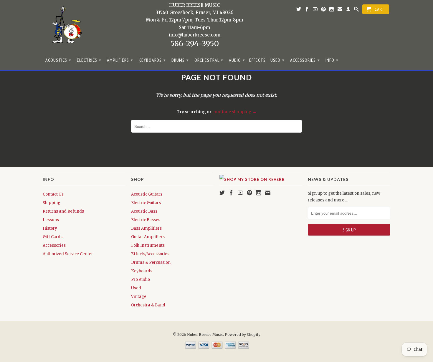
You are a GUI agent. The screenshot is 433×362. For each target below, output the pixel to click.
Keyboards (152, 60)
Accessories (305, 60)
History (50, 228)
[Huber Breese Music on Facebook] (307, 10)
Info (331, 60)
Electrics (89, 60)
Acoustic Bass (144, 211)
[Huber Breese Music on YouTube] (315, 10)
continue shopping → (234, 111)
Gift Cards (52, 236)
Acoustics (58, 60)
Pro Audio (140, 279)
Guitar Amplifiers (148, 236)
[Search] (356, 10)
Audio (237, 60)
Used (277, 60)
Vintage (138, 296)
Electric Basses (145, 219)
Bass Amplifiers (146, 228)
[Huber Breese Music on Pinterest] (323, 10)
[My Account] (348, 10)
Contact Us (53, 194)
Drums (180, 60)
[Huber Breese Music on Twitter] (298, 10)
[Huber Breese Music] (65, 26)
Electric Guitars (146, 202)
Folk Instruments (148, 245)
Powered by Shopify (242, 334)
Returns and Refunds (63, 211)
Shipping (51, 202)
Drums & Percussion (151, 262)
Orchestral (208, 60)
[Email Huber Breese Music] (340, 10)
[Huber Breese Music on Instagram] (331, 10)
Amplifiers (120, 60)
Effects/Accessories (150, 253)
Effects (257, 60)
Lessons (51, 219)
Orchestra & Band (148, 305)
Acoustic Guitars (146, 194)
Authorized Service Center (68, 253)
